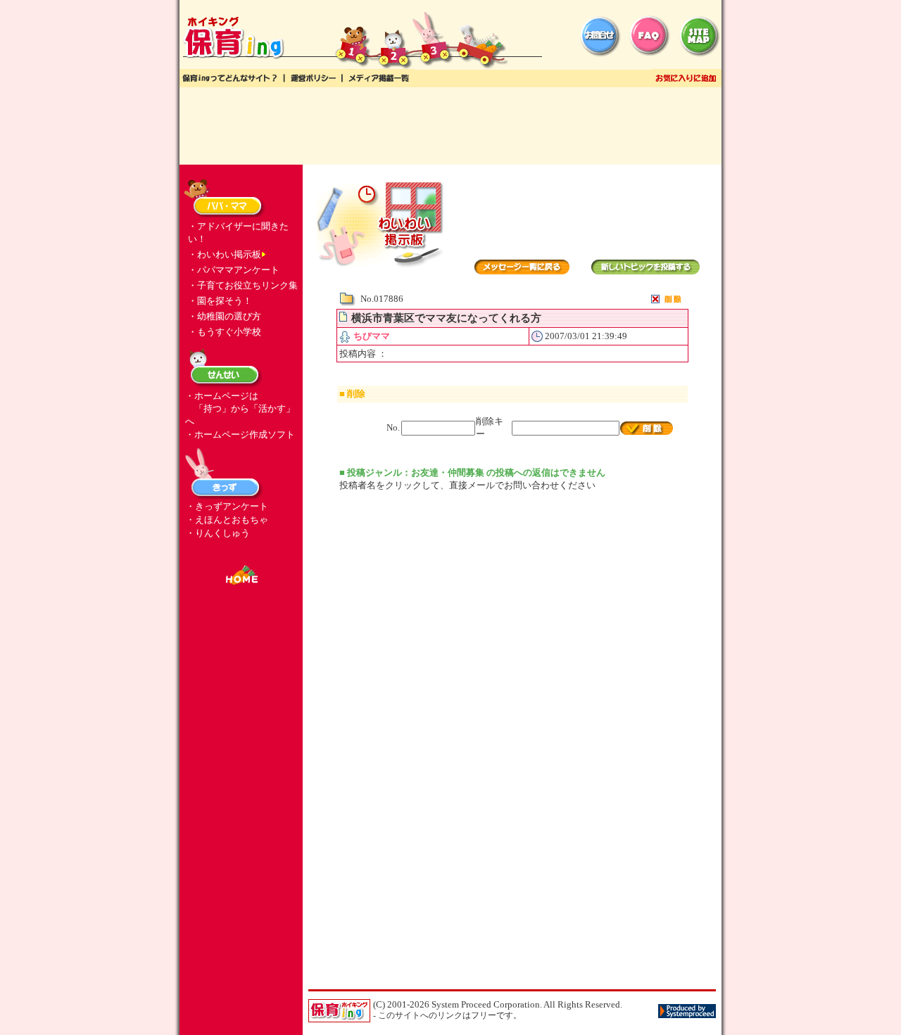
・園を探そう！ (220, 301)
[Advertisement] (450, 126)
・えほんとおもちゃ (227, 519)
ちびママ (371, 336)
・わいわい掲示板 (224, 254)
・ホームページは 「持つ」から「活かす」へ (240, 408)
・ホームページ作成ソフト (240, 434)
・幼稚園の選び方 (224, 316)
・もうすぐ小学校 (224, 331)
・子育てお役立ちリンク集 (243, 285)
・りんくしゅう (218, 533)
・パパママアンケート (233, 270)
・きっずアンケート (227, 506)
